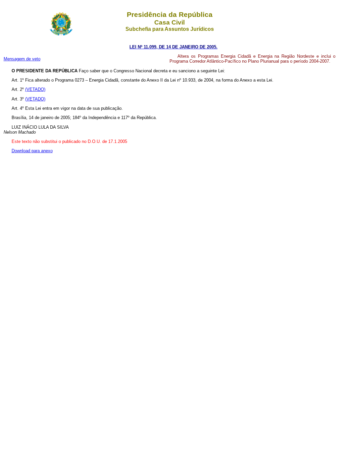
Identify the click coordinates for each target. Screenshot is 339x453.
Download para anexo (32, 150)
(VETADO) (35, 89)
